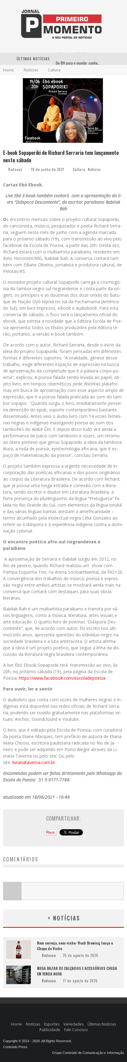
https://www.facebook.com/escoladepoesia (62, 678)
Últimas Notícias (102, 1024)
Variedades (73, 1024)
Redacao (15, 169)
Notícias (94, 169)
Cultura (79, 169)
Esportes (51, 1024)
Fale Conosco (76, 1029)
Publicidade (49, 1029)
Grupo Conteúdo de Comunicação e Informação (88, 1053)
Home (8, 70)
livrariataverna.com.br (33, 762)
